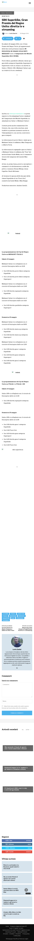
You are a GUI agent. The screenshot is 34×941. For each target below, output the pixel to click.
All (23, 729)
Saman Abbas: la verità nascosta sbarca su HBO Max (11, 890)
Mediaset (22, 616)
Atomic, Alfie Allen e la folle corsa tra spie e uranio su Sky (12, 913)
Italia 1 (13, 613)
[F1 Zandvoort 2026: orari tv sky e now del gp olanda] (17, 782)
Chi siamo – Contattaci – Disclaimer (12, 934)
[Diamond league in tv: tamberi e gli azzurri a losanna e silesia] (17, 762)
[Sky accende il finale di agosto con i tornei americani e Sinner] (17, 741)
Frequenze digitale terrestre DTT (18, 926)
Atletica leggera (10, 764)
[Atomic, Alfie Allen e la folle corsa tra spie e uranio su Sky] (26, 913)
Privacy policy (25, 934)
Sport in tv (9, 13)
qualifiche (6, 618)
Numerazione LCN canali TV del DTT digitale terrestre (16, 930)
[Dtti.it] (12, 3)
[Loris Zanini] (3, 33)
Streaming (20, 618)
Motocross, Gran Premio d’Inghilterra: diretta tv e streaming (25, 629)
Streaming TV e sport (10, 932)
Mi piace (28, 840)
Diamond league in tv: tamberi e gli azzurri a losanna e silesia (16, 768)
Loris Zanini (13, 33)
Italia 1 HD (21, 613)
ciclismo (5, 613)
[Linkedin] (17, 667)
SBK (13, 618)
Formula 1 (8, 784)
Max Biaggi (13, 616)
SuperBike (6, 620)
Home (3, 13)
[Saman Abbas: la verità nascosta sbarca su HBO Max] (26, 890)
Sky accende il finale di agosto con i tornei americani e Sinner (16, 748)
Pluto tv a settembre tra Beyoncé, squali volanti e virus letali (11, 866)
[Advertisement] (17, 92)
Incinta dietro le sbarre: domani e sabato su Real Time (8, 629)
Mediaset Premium (22, 932)
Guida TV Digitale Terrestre (16, 928)
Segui (29, 844)
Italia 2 (5, 616)
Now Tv (7, 743)
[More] (24, 38)
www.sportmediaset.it (16, 113)
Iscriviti (28, 851)
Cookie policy (17, 935)
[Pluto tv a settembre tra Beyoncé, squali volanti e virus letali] (26, 866)
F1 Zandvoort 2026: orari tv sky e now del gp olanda (16, 789)
